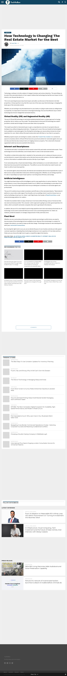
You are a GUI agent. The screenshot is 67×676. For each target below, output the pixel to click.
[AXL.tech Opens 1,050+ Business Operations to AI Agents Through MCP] (33, 273)
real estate (52, 236)
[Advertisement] (33, 16)
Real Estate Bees (51, 195)
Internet (45, 236)
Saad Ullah (14, 43)
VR (24, 237)
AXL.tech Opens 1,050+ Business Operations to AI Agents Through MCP (32, 282)
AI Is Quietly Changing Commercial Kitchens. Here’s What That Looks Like (53, 282)
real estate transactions (17, 225)
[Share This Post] (24, 88)
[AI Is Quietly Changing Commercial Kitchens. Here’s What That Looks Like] (53, 273)
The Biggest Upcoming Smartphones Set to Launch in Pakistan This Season (52, 263)
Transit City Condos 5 (44, 136)
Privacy (17, 672)
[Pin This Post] (33, 88)
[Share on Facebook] (14, 88)
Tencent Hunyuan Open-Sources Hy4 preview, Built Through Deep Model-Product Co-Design (13, 263)
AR (14, 236)
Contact (11, 672)
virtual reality (18, 237)
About (5, 672)
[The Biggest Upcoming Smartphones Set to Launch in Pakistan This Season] (53, 255)
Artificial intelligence (23, 236)
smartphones (8, 237)
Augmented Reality (36, 236)
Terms (22, 672)
